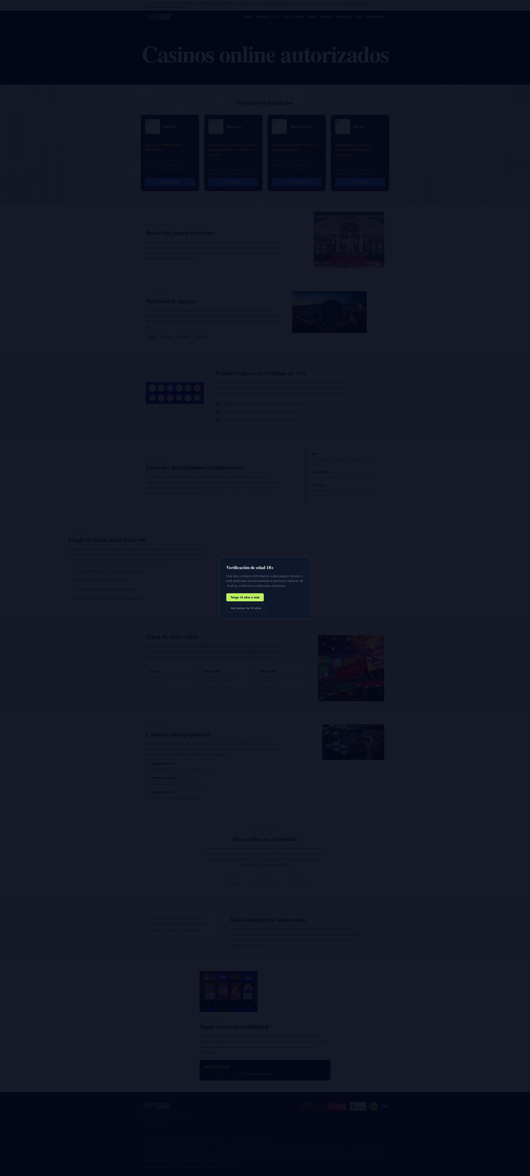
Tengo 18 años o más (245, 597)
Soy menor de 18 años (246, 608)
